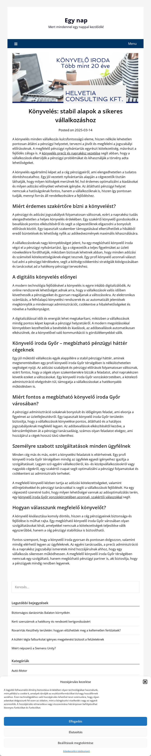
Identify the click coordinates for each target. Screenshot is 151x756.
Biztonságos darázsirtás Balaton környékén (41, 613)
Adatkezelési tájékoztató (76, 751)
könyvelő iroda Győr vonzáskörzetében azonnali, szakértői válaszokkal (70, 497)
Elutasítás (75, 732)
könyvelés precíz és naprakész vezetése (71, 153)
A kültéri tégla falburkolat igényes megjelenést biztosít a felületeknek (58, 639)
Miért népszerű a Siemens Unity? (34, 648)
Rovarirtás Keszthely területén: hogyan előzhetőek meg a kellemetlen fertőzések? (66, 630)
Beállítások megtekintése (75, 743)
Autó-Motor (19, 671)
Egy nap (76, 20)
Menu (132, 43)
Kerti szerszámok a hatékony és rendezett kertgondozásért (51, 621)
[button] (145, 682)
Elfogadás (75, 721)
